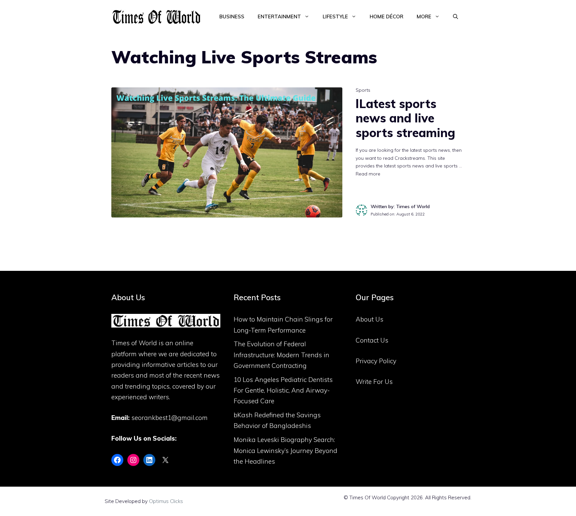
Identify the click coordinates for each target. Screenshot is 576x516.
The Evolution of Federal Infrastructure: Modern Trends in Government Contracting (281, 355)
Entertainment (279, 16)
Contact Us (372, 340)
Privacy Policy (376, 361)
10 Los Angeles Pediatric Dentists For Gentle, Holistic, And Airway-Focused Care (283, 390)
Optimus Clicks (166, 501)
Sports (363, 90)
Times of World (134, 343)
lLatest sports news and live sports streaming (405, 118)
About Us (369, 319)
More (424, 16)
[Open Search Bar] (455, 17)
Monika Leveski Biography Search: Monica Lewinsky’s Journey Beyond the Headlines (285, 450)
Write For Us (374, 382)
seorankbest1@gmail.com (169, 418)
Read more (368, 174)
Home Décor (386, 16)
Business (231, 16)
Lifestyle (335, 16)
